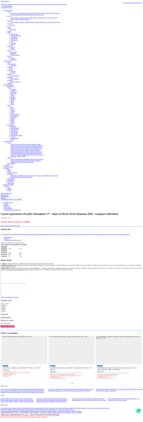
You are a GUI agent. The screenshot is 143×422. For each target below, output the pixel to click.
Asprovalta (20, 389)
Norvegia (35, 152)
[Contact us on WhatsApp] (138, 411)
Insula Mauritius (15, 79)
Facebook (55, 4)
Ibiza (12, 41)
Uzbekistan (13, 156)
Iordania (26, 149)
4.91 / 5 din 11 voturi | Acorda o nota (10, 225)
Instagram (61, 4)
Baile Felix (13, 126)
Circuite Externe (8, 141)
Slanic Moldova (15, 138)
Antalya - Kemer (37, 17)
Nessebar (37, 22)
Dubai (36, 390)
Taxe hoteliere (61, 411)
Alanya (2, 389)
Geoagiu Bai (14, 131)
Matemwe (81, 389)
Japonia (15, 150)
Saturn (12, 102)
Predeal (12, 122)
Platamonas (112, 389)
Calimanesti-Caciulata (16, 135)
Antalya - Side (53, 17)
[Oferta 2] (70, 383)
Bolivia (20, 146)
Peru (12, 153)
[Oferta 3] (72, 383)
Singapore (33, 153)
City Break (10, 174)
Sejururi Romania (8, 84)
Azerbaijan (26, 398)
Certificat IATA (5, 414)
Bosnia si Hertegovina (25, 159)
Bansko (17, 22)
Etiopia (56, 398)
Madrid (46, 175)
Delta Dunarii (10, 86)
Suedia (19, 155)
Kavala (23, 392)
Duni (39, 390)
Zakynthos (40, 14)
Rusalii (9, 169)
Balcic (28, 389)
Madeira (13, 49)
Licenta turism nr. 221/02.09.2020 (62, 412)
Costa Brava (14, 37)
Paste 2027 (10, 181)
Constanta (13, 89)
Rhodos (21, 14)
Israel (40, 149)
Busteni (13, 110)
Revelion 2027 (11, 163)
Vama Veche (51, 408)
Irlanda (33, 149)
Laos (23, 150)
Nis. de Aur (63, 390)
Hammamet (14, 59)
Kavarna (27, 392)
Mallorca (70, 389)
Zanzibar (24, 156)
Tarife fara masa (8, 237)
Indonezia (9, 67)
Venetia (27, 177)
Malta (78, 400)
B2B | (14, 409)
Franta (9, 26)
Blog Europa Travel (42, 409)
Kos (40, 13)
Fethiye (17, 19)
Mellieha (86, 389)
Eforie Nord (14, 92)
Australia (38, 144)
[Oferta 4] (73, 383)
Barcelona (16, 175)
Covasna (13, 111)
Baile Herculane (15, 128)
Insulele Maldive (15, 76)
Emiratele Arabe (11, 64)
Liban (85, 398)
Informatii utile (15, 411)
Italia (12, 150)
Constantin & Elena (29, 22)
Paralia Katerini (15, 14)
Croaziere (6, 165)
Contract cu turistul (76, 411)
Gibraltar (13, 149)
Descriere (6, 238)
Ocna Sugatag (14, 132)
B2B (24, 4)
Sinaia (12, 123)
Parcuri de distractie (12, 172)
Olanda (40, 152)
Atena (12, 175)
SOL (45, 414)
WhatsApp (50, 4)
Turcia (9, 16)
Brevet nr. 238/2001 (77, 412)
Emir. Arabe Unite (45, 398)
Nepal (31, 152)
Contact (45, 4)
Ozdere (80, 390)
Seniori (9, 171)
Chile (38, 146)
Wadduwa (107, 390)
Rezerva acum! (138, 3)
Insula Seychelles (15, 82)
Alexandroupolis (13, 389)
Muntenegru (14, 162)
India (17, 149)
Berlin (21, 175)
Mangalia (13, 98)
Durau (12, 113)
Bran (12, 107)
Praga (14, 177)
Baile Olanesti (14, 129)
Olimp (12, 101)
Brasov (12, 108)
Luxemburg (36, 150)
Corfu (12, 13)
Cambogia (33, 146)
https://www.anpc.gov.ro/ (36, 414)
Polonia (15, 153)
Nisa (54, 175)
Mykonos (44, 13)
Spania (9, 32)
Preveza (117, 389)
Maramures (13, 117)
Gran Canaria (14, 40)
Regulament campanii (40, 411)
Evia (18, 13)
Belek (38, 389)
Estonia (27, 147)
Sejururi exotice (8, 61)
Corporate (36, 4)
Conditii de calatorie (12, 4)
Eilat (24, 175)
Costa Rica (15, 401)
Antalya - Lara (45, 17)
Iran (30, 149)
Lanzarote (13, 43)
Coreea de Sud (14, 147)
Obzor (50, 22)
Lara (49, 389)
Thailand (13, 71)
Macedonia (38, 160)
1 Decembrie (10, 178)
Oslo (56, 175)
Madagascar (14, 152)
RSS (65, 4)
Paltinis (12, 120)
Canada (21, 400)
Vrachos (102, 390)
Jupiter (12, 95)
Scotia (24, 153)
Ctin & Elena (13, 390)
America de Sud (22, 144)
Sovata (12, 140)
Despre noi (66, 409)
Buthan (29, 146)
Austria (9, 31)
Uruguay (41, 155)
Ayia (25, 389)
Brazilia (25, 146)
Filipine (31, 147)
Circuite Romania (8, 166)
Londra (42, 175)
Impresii (20, 4)
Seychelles (10, 80)
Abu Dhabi (13, 65)
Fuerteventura (14, 34)
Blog (32, 4)
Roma (18, 177)
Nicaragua (94, 400)
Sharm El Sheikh (15, 55)
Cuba (8, 62)
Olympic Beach (56, 13)
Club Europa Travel (31, 409)
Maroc (24, 152)
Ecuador (28, 401)
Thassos (35, 14)
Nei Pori (49, 13)
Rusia (122, 398)
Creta (15, 13)
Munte (9, 105)
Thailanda (9, 70)
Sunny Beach (56, 22)
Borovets (21, 22)
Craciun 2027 (10, 183)
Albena (12, 22)
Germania (20, 160)
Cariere (72, 409)
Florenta (28, 175)
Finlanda (9, 23)
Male (66, 389)
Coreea (2, 401)
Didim (32, 390)
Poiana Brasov (14, 116)
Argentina (33, 144)
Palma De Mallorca (16, 35)
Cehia (37, 159)
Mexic (27, 152)
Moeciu (13, 119)
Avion (9, 143)
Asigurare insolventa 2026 (16, 414)
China (41, 146)
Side (120, 389)
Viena (30, 177)
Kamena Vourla (29, 13)
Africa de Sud (14, 144)
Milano (50, 175)
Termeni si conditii (5, 411)
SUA (15, 155)
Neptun (12, 99)
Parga (103, 389)
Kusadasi (21, 19)
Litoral (9, 87)
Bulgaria (9, 20)
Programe (6, 168)
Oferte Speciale (5, 196)
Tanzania (9, 83)
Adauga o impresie (5, 317)
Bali (12, 68)
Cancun (8, 390)
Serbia (28, 153)
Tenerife (13, 44)
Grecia (9, 11)
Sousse (128, 389)
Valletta (98, 390)
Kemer (38, 392)
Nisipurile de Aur (44, 22)
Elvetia (12, 160)
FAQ (41, 4)
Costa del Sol (14, 38)
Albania (13, 159)
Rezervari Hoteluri (9, 184)
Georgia (42, 400)
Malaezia (19, 152)
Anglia (28, 144)
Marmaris (27, 19)
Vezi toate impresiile (7, 326)
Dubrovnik (13, 29)
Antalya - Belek (28, 17)
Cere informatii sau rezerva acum (12, 240)
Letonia (26, 150)
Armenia (16, 398)
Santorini (25, 14)
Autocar (9, 157)
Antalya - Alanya (19, 17)
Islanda (37, 149)
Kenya (19, 150)
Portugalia (10, 46)
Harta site (67, 411)
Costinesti (13, 90)
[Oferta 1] (69, 383)
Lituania (31, 150)
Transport (6, 186)
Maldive (9, 74)
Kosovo (32, 160)
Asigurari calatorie (51, 411)
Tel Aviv (22, 177)
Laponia (13, 25)
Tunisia (9, 56)
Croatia (9, 28)
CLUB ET (28, 4)
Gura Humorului (15, 114)
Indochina (64, 400)
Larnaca (33, 175)
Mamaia (13, 96)
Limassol (62, 389)
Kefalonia (36, 13)
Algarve (13, 47)
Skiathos (30, 14)
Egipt (8, 50)
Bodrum (13, 19)
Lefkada (58, 389)
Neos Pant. (51, 390)
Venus (12, 104)
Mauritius (9, 77)
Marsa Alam (14, 52)
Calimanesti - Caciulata (87, 408)
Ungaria (36, 155)
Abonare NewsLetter (6, 193)
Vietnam (19, 156)
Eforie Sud (13, 93)
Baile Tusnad (14, 134)
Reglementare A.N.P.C (54, 414)
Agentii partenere (20, 409)
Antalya (13, 17)
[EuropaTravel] (5, 1)
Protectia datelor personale (27, 411)
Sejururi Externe (8, 10)
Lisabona (37, 175)
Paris (12, 177)
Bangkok (13, 73)
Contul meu (4, 4)
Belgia (16, 146)
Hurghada (13, 53)
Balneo (6, 408)
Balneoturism (10, 125)
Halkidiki (22, 13)
